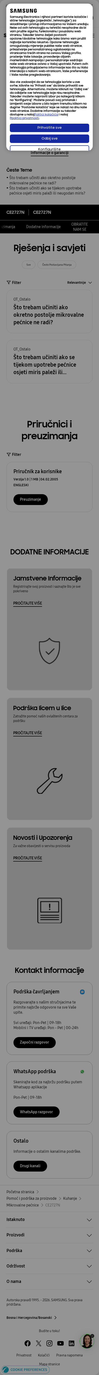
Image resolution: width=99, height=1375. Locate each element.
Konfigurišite (49, 149)
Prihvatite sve (49, 128)
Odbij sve (50, 139)
